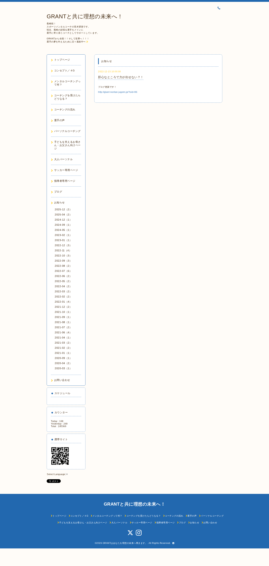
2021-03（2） (63, 342)
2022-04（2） (63, 286)
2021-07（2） (63, 327)
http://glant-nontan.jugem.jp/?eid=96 (117, 92)
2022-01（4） (63, 301)
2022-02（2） (63, 296)
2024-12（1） (63, 219)
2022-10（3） (63, 255)
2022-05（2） (63, 281)
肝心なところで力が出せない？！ (120, 77)
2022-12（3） (63, 245)
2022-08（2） (63, 265)
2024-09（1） (63, 224)
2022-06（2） (63, 276)
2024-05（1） (63, 229)
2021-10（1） (63, 311)
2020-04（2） (63, 363)
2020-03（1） (63, 368)
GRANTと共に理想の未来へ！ (85, 16)
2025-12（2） (63, 209)
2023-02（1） (63, 235)
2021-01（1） (63, 352)
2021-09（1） (63, 317)
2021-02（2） (63, 347)
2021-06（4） (63, 332)
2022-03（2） (63, 291)
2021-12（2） (63, 306)
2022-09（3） (63, 260)
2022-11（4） (63, 250)
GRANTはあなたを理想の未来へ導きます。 (125, 543)
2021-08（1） (63, 322)
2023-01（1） (63, 240)
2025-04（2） (63, 214)
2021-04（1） (63, 337)
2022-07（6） (63, 270)
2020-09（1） (63, 358)
